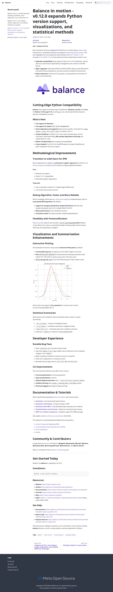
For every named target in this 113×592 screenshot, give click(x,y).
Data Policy (11, 567)
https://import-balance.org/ (51, 484)
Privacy (10, 561)
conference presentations (55, 416)
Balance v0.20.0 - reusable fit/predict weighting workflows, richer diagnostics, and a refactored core (18, 16)
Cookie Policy (12, 570)
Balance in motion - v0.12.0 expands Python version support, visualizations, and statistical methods (18, 31)
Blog (47, 3)
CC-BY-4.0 (70, 588)
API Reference (69, 3)
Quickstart (39, 401)
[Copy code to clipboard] (86, 473)
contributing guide (62, 450)
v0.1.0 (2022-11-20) (77, 55)
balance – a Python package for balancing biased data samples (61, 498)
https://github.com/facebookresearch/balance (56, 487)
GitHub (87, 3)
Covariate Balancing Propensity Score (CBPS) (50, 427)
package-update (70, 535)
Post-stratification (42, 430)
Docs (53, 3)
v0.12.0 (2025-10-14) (45, 57)
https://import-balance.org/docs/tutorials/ (57, 492)
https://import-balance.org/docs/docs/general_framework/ (67, 490)
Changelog (79, 3)
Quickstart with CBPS (43, 406)
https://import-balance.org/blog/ (51, 495)
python (40, 535)
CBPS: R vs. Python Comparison (47, 412)
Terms (10, 564)
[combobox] (103, 2)
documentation (60, 397)
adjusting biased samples (75, 53)
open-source (48, 535)
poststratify (39, 223)
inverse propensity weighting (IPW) (44, 165)
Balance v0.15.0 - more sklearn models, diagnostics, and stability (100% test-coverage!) (18, 23)
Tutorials (60, 3)
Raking (38, 432)
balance (81, 50)
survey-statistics (59, 535)
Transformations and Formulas (47, 409)
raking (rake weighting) (63, 199)
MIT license (63, 144)
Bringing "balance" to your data (17, 37)
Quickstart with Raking (44, 404)
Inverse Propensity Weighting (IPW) (47, 424)
